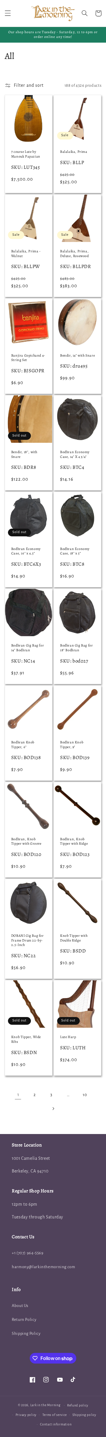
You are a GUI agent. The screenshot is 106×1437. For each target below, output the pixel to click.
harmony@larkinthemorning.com (43, 1267)
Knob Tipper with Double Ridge (74, 938)
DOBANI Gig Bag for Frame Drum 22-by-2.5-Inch (27, 940)
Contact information (56, 1424)
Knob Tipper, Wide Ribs (26, 1039)
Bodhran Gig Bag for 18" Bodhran (76, 647)
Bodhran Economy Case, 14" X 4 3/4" (75, 454)
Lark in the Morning (45, 1405)
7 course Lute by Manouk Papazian (25, 154)
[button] (7, 13)
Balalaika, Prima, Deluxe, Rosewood (74, 253)
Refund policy (77, 1405)
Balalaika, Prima (73, 152)
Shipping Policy (26, 1333)
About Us (20, 1305)
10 (85, 1095)
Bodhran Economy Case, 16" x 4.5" (26, 551)
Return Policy (24, 1319)
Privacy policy (26, 1415)
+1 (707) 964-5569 (28, 1253)
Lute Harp (68, 1037)
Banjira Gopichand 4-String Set (28, 358)
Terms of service (54, 1415)
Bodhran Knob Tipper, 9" (71, 744)
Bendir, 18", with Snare (24, 454)
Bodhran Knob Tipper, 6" (22, 744)
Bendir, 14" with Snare (77, 355)
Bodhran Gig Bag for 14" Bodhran (27, 647)
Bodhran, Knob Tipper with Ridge (74, 841)
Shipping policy (84, 1415)
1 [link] (18, 1094)
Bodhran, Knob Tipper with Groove (26, 841)
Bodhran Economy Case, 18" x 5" (75, 551)
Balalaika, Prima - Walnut (26, 253)
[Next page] (53, 1108)
